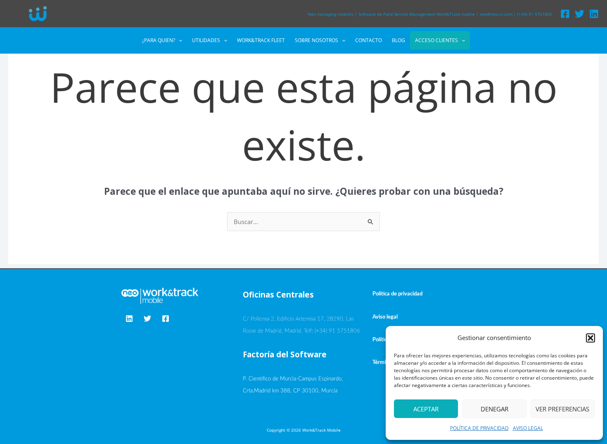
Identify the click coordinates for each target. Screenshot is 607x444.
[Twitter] (579, 14)
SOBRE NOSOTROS (316, 40)
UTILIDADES (206, 40)
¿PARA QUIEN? (158, 40)
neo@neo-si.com (496, 14)
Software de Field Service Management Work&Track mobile (416, 14)
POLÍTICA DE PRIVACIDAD (479, 428)
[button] (590, 338)
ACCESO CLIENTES (436, 40)
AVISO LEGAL (528, 428)
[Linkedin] (594, 14)
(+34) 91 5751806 (534, 14)
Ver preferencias (562, 409)
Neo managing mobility (330, 14)
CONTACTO (368, 40)
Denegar (494, 409)
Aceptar (426, 409)
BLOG (398, 40)
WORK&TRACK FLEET (261, 40)
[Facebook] (565, 14)
